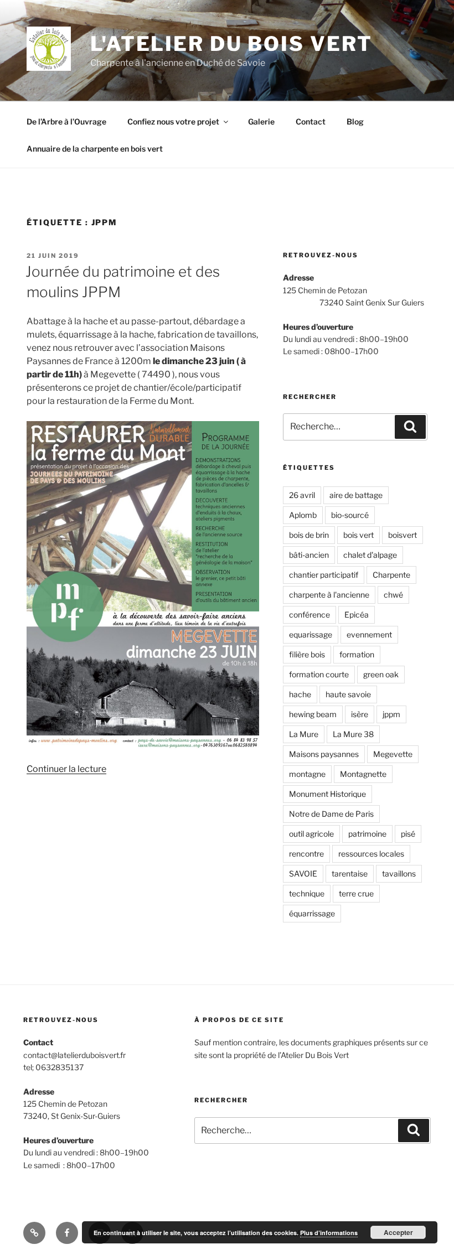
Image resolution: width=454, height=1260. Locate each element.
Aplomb (303, 515)
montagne (307, 774)
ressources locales (371, 853)
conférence (309, 614)
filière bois (307, 654)
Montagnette (363, 774)
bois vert (358, 535)
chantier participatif (323, 574)
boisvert (402, 535)
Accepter (398, 1232)
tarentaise (350, 873)
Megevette (392, 754)
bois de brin (309, 535)
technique (306, 893)
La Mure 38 (353, 734)
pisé (408, 833)
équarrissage (312, 913)
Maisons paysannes (324, 754)
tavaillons (399, 873)
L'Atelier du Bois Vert (231, 44)
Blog (355, 121)
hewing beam (313, 714)
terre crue (356, 893)
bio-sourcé (350, 515)
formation (356, 654)
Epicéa (356, 614)
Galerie (261, 121)
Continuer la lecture (66, 769)
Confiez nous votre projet (173, 121)
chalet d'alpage (370, 554)
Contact (311, 121)
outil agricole (311, 833)
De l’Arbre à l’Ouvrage (66, 121)
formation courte (319, 674)
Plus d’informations (329, 1232)
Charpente (391, 574)
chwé (393, 594)
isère (359, 714)
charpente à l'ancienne (329, 594)
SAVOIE (303, 873)
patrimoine (367, 833)
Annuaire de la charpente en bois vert (95, 148)
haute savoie (348, 694)
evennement (369, 634)
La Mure (303, 734)
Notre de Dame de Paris (331, 813)
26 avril (302, 495)
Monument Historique (327, 793)
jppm (391, 714)
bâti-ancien (309, 554)
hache (300, 694)
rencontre (306, 853)
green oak (381, 674)
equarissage (310, 634)
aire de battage (356, 495)
